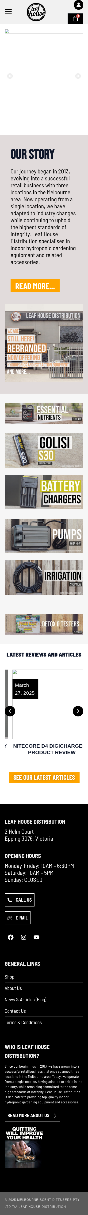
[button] (10, 76)
